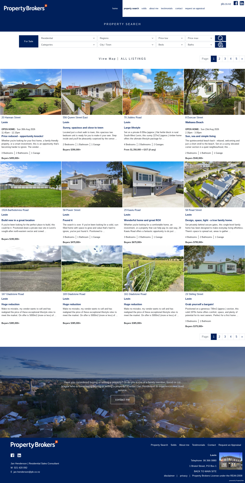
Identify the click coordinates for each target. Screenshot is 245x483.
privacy (184, 475)
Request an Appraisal (195, 8)
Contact (178, 8)
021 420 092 (19, 467)
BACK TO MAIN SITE (205, 471)
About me (153, 8)
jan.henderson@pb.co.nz (27, 471)
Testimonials (167, 8)
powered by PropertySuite (236, 480)
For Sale (28, 41)
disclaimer (169, 475)
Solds (144, 8)
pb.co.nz (226, 4)
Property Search (131, 8)
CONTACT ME (122, 399)
